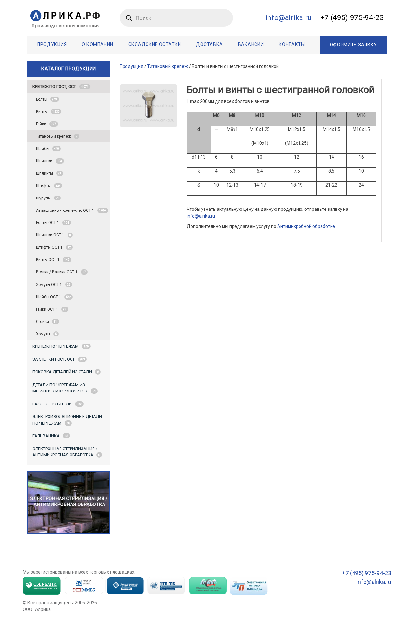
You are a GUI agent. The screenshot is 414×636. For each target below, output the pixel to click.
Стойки (46, 321)
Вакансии (251, 44)
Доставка (209, 44)
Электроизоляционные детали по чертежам (67, 420)
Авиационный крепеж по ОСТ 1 (71, 210)
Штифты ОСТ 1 (53, 247)
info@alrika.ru (201, 216)
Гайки (46, 124)
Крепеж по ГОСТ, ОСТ (60, 86)
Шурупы (47, 198)
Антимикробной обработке (306, 226)
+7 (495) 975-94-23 (352, 17)
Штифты (48, 186)
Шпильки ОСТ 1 (53, 235)
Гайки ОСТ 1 (51, 309)
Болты (46, 99)
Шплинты (48, 173)
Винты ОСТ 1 (52, 259)
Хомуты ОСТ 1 (53, 284)
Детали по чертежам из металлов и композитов (64, 388)
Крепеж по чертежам (60, 346)
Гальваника (50, 435)
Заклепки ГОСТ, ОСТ (58, 359)
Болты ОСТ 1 (52, 223)
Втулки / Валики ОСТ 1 (61, 272)
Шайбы (47, 148)
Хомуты (46, 334)
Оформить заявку (353, 44)
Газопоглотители (57, 404)
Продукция (52, 44)
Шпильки (49, 161)
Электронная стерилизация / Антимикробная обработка (66, 452)
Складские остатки (154, 44)
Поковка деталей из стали (65, 371)
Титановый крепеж (56, 136)
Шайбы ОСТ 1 (53, 297)
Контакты (292, 44)
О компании (97, 44)
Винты (48, 111)
